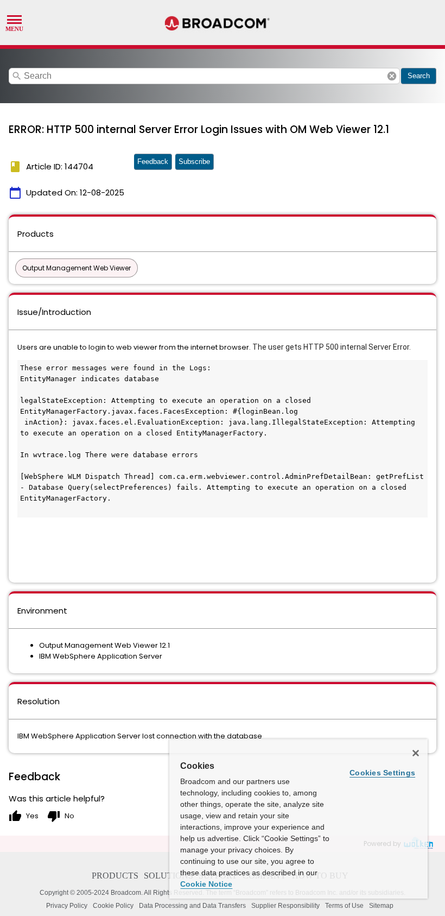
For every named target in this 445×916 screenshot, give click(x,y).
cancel (391, 76)
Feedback (152, 161)
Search (419, 76)
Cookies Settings (382, 772)
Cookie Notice (206, 884)
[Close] (415, 753)
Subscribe (194, 161)
